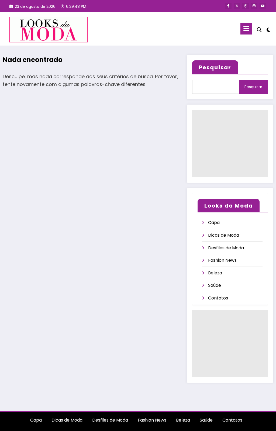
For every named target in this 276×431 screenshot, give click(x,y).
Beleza (215, 273)
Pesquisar (215, 67)
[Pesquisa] (259, 30)
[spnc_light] (268, 29)
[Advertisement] (230, 143)
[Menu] (246, 29)
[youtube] (263, 6)
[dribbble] (245, 6)
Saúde (214, 285)
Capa (214, 222)
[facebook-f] (228, 6)
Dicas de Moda (223, 235)
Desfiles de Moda (226, 248)
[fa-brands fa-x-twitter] (237, 6)
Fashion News (222, 260)
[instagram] (254, 6)
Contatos (218, 298)
